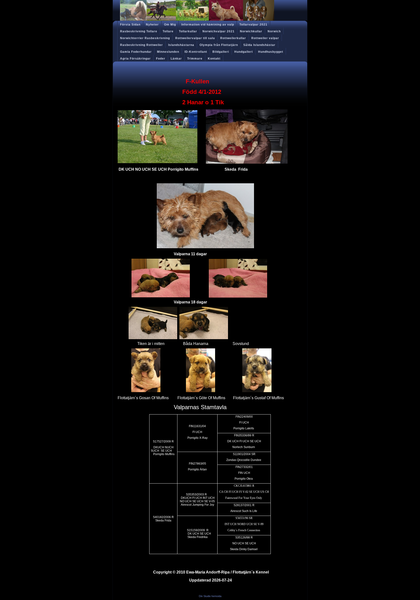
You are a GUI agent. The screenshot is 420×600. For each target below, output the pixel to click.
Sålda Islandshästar (259, 45)
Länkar (176, 58)
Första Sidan (130, 24)
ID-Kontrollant (195, 51)
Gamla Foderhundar (136, 51)
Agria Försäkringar (135, 58)
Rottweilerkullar (233, 38)
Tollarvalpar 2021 (253, 24)
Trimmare (194, 58)
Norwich (274, 31)
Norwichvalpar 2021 (218, 31)
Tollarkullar (188, 31)
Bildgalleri (220, 51)
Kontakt (214, 58)
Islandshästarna (181, 45)
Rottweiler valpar (265, 38)
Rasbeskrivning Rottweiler (141, 45)
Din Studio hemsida (210, 596)
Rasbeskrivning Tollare (138, 31)
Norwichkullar (251, 31)
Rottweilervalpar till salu (195, 38)
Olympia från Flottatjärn (219, 45)
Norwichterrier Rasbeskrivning (145, 38)
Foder (160, 58)
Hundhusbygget (270, 51)
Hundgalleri (243, 51)
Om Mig (170, 24)
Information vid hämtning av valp (207, 24)
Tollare (168, 31)
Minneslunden (168, 51)
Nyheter (152, 24)
